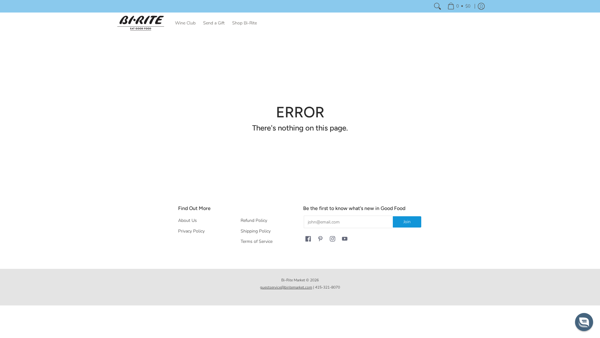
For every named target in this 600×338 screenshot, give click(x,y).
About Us (187, 220)
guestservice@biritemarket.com (286, 287)
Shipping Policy (256, 231)
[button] (308, 239)
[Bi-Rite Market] (141, 23)
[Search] (437, 6)
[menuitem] (459, 6)
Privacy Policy (191, 231)
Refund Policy (254, 220)
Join (407, 222)
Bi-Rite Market (293, 280)
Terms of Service (256, 241)
